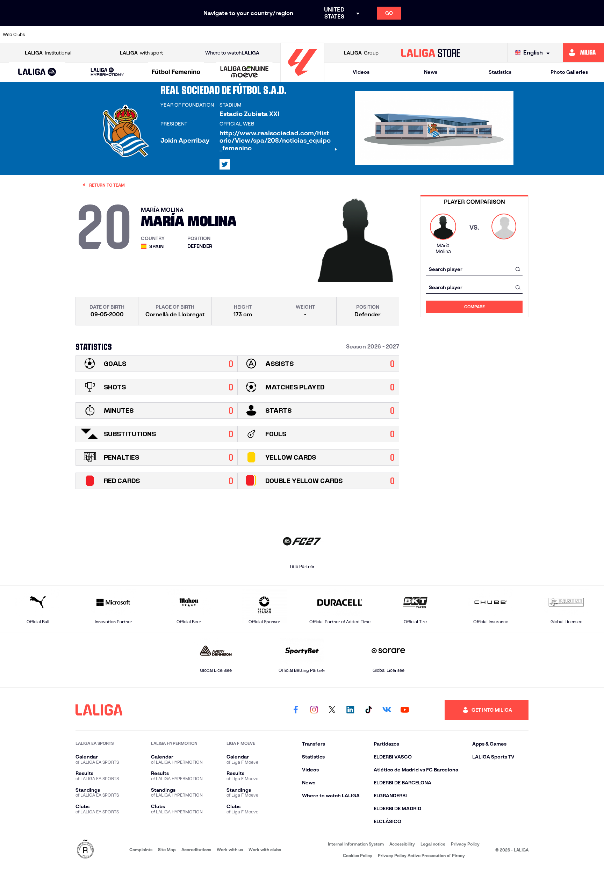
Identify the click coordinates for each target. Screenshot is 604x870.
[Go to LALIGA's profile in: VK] (386, 710)
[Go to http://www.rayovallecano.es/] (365, 34)
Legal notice (432, 844)
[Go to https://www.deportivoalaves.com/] (163, 34)
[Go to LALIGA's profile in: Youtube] (404, 710)
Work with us (230, 849)
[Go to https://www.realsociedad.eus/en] (509, 34)
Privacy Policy (465, 844)
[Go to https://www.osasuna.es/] (106, 34)
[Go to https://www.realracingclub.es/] (336, 34)
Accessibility (402, 844)
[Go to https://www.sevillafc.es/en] (538, 34)
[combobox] (474, 269)
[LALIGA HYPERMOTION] (107, 72)
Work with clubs (265, 849)
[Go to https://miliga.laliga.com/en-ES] (583, 52)
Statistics (500, 72)
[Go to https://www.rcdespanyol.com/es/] (423, 34)
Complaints (140, 849)
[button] (37, 72)
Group (361, 53)
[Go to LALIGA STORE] (431, 52)
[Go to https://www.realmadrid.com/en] (480, 34)
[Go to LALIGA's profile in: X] (225, 164)
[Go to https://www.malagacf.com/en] (308, 34)
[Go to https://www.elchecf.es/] (192, 34)
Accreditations (196, 849)
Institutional (48, 53)
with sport (141, 53)
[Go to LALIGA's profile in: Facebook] (295, 710)
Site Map (167, 849)
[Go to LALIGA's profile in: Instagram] (314, 710)
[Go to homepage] (302, 79)
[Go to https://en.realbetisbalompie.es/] (452, 34)
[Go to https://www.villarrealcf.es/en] (596, 34)
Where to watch (232, 53)
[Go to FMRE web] (85, 850)
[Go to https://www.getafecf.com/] (250, 34)
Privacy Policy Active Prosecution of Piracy (421, 855)
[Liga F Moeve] (176, 72)
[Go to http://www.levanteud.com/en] (279, 34)
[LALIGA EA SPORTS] (37, 72)
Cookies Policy (357, 855)
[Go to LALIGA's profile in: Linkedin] (350, 710)
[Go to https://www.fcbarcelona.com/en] (221, 34)
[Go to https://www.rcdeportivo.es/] (394, 34)
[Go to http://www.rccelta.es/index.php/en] (135, 34)
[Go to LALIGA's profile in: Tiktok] (368, 710)
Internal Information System (356, 844)
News (430, 72)
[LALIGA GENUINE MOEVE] (244, 72)
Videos (361, 72)
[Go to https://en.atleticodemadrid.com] (77, 34)
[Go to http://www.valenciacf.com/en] (567, 34)
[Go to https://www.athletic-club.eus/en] (48, 34)
